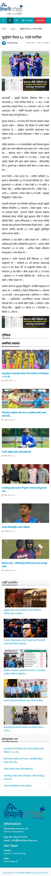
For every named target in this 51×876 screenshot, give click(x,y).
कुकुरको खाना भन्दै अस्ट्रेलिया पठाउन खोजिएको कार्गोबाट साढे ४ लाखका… (22, 612)
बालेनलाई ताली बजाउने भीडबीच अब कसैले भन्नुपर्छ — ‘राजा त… (24, 729)
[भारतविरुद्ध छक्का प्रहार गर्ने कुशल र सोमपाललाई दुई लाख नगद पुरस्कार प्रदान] (25, 474)
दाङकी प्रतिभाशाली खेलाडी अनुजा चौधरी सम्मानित (23, 701)
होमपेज (4, 29)
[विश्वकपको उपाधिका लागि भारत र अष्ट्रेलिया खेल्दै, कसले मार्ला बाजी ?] (25, 398)
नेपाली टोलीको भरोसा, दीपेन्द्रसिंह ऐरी (16, 452)
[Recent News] (16, 21)
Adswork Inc (43, 872)
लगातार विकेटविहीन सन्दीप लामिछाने (16, 527)
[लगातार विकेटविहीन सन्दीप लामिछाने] (25, 513)
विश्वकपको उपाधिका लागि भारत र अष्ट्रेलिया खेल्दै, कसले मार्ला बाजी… (24, 414)
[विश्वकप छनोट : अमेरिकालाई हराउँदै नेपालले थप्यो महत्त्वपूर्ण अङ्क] (25, 549)
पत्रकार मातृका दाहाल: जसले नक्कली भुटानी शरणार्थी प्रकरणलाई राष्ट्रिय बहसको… (24, 642)
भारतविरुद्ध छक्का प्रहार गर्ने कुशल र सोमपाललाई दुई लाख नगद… (24, 489)
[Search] (10, 21)
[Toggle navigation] (3, 21)
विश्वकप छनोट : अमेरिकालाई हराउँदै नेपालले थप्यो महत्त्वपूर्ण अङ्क (24, 564)
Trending (28, 20)
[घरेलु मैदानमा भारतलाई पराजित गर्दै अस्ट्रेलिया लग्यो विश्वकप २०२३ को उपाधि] (25, 359)
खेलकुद (13, 29)
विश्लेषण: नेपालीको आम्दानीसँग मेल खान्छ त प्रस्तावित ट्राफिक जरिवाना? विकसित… (24, 672)
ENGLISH (40, 20)
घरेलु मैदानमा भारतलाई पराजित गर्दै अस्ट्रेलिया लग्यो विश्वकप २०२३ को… (25, 375)
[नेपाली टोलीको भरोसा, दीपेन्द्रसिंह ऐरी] (25, 437)
